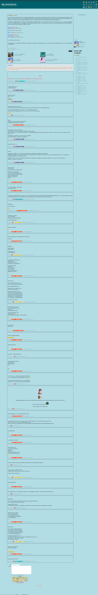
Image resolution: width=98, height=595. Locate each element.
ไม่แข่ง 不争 (15, 59)
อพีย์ (10, 425)
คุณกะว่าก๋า (42, 67)
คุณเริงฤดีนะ (26, 67)
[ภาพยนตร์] (89, 3)
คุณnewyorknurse (32, 68)
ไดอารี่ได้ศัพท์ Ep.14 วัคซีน (80, 76)
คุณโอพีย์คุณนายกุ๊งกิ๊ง (54, 68)
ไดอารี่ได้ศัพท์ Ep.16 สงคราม (81, 72)
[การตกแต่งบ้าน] (91, 3)
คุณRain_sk (41, 68)
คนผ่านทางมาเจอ (14, 210)
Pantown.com (12, 594)
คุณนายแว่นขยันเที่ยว (15, 69)
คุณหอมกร (37, 68)
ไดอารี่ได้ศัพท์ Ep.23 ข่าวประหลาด (81, 62)
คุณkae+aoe (17, 68)
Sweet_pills (10, 222)
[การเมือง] (86, 5)
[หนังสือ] (94, 5)
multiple (10, 115)
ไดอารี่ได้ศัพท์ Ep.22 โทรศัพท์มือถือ (82, 63)
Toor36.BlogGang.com (82, 14)
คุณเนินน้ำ (46, 67)
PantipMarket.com (7, 594)
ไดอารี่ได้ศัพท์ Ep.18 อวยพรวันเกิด (81, 69)
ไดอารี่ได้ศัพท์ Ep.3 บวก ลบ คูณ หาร (82, 91)
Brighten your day (11, 356)
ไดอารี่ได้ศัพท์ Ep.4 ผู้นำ (80, 90)
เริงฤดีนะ (10, 101)
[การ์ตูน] (89, 8)
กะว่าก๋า (10, 231)
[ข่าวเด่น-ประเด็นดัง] (86, 3)
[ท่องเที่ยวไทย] (84, 8)
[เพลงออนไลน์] (89, 5)
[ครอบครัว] (91, 5)
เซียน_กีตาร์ (11, 408)
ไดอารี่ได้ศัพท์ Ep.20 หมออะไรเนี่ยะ (82, 66)
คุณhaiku (9, 67)
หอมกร (10, 339)
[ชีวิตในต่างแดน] (96, 8)
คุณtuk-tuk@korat (61, 68)
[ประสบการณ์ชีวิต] (94, 8)
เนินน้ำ (10, 190)
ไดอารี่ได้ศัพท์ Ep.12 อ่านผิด (80, 78)
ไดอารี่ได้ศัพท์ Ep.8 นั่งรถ (80, 85)
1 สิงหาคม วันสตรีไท (49, 59)
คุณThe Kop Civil (14, 67)
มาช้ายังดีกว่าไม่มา (11, 507)
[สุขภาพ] (91, 8)
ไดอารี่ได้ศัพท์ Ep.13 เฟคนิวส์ (81, 77)
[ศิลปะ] (96, 5)
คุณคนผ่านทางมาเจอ (56, 67)
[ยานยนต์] (96, 3)
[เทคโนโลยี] (94, 3)
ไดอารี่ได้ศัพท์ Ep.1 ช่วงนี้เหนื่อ (81, 94)
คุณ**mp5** (66, 68)
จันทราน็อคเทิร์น (11, 146)
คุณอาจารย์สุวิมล (26, 68)
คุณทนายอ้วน (31, 67)
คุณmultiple (22, 67)
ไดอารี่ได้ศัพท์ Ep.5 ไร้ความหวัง (81, 89)
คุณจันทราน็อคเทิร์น (36, 67)
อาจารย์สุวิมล (11, 541)
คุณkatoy (18, 67)
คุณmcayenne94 (50, 67)
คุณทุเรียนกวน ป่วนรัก (46, 68)
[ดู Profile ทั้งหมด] (82, 44)
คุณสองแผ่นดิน (63, 67)
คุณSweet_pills (68, 67)
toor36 (12, 561)
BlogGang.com (19, 594)
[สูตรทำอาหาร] (84, 3)
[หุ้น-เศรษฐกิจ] (86, 8)
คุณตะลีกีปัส (21, 68)
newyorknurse (11, 330)
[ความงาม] (84, 5)
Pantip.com (2, 594)
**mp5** (10, 442)
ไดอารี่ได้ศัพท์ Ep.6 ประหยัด (80, 88)
